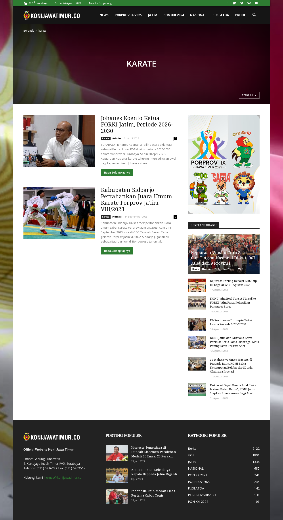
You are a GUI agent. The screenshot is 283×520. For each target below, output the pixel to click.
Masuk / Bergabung (100, 3)
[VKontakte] (249, 3)
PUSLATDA (220, 15)
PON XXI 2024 (173, 15)
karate (105, 138)
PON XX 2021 (197, 475)
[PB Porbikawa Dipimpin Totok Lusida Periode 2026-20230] (197, 324)
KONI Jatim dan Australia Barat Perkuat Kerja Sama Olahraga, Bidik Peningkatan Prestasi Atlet (234, 342)
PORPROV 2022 (199, 482)
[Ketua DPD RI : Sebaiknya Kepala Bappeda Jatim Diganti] (117, 475)
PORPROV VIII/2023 (202, 495)
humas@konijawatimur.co (63, 477)
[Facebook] (227, 3)
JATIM (152, 15)
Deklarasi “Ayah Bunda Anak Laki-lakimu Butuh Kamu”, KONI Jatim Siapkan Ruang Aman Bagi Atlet (233, 389)
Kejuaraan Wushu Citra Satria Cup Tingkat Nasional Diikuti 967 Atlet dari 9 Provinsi (223, 258)
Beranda (28, 30)
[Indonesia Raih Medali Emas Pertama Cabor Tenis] (117, 496)
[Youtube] (256, 3)
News (104, 15)
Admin (116, 138)
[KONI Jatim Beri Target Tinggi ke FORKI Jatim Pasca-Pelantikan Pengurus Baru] (197, 303)
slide (191, 455)
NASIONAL (198, 15)
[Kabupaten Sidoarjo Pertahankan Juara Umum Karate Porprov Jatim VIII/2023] (59, 213)
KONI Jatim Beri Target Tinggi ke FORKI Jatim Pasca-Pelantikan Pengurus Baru (233, 302)
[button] (254, 15)
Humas (117, 216)
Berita (195, 269)
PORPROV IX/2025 (128, 15)
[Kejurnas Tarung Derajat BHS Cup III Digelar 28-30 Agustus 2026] (197, 285)
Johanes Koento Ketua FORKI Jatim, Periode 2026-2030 (137, 124)
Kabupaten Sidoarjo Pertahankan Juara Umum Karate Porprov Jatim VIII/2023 (136, 199)
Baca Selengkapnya (117, 172)
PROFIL (240, 15)
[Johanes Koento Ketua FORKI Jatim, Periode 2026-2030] (59, 141)
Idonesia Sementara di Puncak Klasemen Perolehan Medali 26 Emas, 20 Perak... (153, 452)
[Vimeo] (241, 3)
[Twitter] (234, 3)
